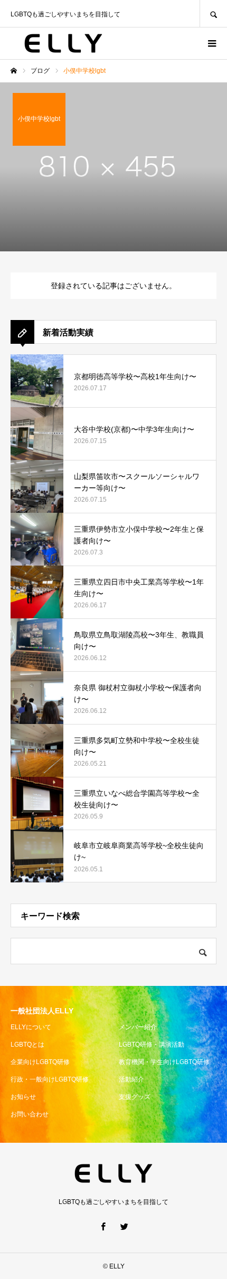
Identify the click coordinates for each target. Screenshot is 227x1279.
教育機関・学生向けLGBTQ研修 (164, 1062)
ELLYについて (31, 1027)
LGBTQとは (27, 1044)
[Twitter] (124, 1226)
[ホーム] (14, 70)
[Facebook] (103, 1226)
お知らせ (23, 1097)
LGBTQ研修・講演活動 (151, 1044)
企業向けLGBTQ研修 (40, 1062)
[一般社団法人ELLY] (63, 43)
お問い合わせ (30, 1114)
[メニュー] (211, 43)
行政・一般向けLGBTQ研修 (50, 1079)
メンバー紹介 (138, 1027)
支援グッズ (134, 1097)
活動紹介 (131, 1079)
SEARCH (213, 13)
